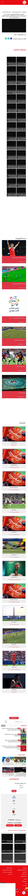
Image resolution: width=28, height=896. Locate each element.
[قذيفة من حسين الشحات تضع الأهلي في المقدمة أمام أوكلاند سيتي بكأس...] (11, 180)
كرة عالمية (14, 509)
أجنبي (21, 787)
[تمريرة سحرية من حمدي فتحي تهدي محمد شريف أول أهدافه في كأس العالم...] (21, 180)
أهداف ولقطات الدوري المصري (19, 283)
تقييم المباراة (10, 825)
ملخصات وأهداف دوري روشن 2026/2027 (17, 318)
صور (26, 883)
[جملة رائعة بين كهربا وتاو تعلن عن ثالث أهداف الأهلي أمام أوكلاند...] (11, 171)
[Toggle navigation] (2, 2)
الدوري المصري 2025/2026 (14, 557)
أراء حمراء (10, 874)
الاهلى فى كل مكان (7, 872)
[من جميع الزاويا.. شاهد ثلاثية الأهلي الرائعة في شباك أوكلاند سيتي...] (11, 162)
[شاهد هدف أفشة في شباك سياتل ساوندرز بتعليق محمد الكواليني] (11, 106)
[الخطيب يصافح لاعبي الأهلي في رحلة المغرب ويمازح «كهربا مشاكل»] (11, 190)
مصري (21, 785)
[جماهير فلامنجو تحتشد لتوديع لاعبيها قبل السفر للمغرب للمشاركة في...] (21, 152)
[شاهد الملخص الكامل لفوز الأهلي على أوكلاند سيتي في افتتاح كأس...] (21, 162)
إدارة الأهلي (14, 689)
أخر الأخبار (25, 872)
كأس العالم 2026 (21, 392)
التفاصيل (18, 825)
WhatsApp (6, 38)
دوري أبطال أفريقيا (14, 487)
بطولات (25, 879)
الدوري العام (14, 554)
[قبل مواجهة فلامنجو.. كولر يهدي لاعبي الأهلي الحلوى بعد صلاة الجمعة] (11, 68)
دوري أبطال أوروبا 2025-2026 (14, 512)
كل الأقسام (14, 718)
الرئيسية (24, 12)
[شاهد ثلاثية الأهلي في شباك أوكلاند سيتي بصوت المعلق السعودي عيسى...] (11, 152)
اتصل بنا (25, 885)
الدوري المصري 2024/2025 (14, 624)
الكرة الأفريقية (14, 577)
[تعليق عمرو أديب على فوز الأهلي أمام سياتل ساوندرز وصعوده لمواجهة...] (21, 115)
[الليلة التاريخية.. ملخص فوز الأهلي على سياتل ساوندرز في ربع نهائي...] (21, 134)
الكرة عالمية (9, 868)
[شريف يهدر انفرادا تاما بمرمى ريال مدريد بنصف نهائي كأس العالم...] (11, 96)
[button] (2, 726)
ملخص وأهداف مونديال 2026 (19, 340)
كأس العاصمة (14, 442)
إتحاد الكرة (14, 622)
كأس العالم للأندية (16, 12)
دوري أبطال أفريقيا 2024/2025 (14, 601)
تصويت (14, 790)
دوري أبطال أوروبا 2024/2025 (14, 646)
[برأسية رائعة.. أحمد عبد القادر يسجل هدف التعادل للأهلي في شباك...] (21, 68)
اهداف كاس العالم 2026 (20, 366)
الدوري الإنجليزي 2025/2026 (14, 534)
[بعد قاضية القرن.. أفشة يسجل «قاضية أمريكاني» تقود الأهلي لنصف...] (21, 143)
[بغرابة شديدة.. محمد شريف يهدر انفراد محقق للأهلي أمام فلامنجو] (21, 59)
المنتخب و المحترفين (7, 870)
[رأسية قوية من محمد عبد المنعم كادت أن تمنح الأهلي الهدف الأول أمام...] (21, 96)
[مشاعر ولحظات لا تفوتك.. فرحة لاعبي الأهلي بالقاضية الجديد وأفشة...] (11, 134)
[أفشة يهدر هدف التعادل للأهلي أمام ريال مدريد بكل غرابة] (11, 87)
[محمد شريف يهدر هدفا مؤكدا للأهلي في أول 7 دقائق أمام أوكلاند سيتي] (21, 190)
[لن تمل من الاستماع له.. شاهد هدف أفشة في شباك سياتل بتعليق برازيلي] (21, 106)
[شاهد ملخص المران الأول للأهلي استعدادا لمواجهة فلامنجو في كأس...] (21, 78)
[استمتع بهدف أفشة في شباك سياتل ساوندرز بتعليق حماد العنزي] (11, 115)
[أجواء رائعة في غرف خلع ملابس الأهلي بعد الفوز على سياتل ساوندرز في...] (21, 124)
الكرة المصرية (24, 876)
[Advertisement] (14, 45)
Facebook (11, 38)
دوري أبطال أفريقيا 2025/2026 (14, 489)
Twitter (9, 38)
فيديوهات (24, 881)
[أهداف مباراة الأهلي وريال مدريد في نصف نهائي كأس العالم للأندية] (11, 78)
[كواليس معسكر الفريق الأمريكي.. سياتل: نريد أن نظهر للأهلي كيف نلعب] (11, 143)
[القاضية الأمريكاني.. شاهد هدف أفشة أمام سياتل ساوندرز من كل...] (11, 124)
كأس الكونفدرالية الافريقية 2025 (14, 579)
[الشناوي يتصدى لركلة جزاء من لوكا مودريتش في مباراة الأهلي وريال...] (21, 87)
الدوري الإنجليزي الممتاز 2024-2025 (14, 669)
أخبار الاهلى (24, 874)
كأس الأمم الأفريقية (22, 870)
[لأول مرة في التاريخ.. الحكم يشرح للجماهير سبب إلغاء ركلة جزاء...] (21, 171)
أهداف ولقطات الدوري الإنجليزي (18, 257)
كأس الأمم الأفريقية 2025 (14, 467)
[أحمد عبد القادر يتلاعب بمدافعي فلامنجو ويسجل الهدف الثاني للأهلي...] (11, 59)
